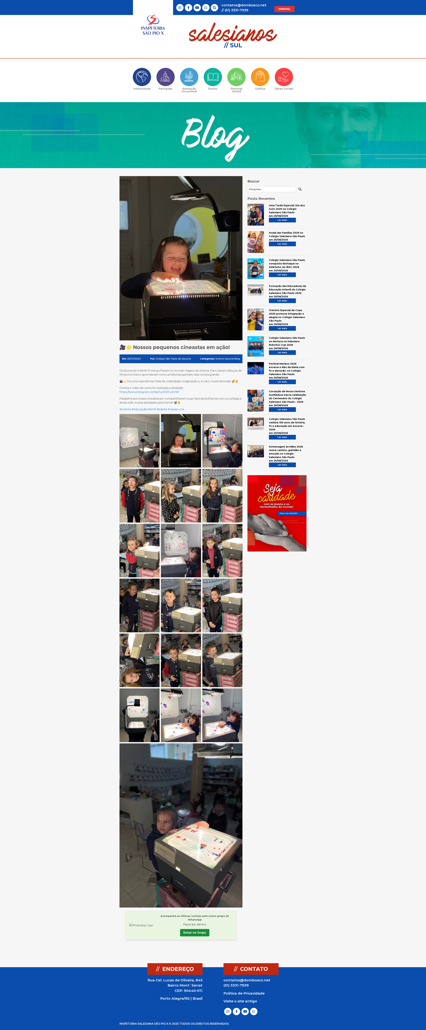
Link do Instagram (179, 7)
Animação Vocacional (189, 90)
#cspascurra (175, 409)
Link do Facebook (188, 7)
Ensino (212, 88)
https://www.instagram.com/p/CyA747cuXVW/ (149, 392)
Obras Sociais (284, 88)
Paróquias (165, 88)
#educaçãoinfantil (143, 409)
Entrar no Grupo (194, 932)
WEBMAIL (284, 8)
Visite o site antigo (240, 1001)
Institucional (141, 88)
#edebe (161, 409)
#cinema (125, 409)
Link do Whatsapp (205, 7)
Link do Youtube (197, 7)
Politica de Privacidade (244, 993)
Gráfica (260, 88)
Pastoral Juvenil (236, 90)
